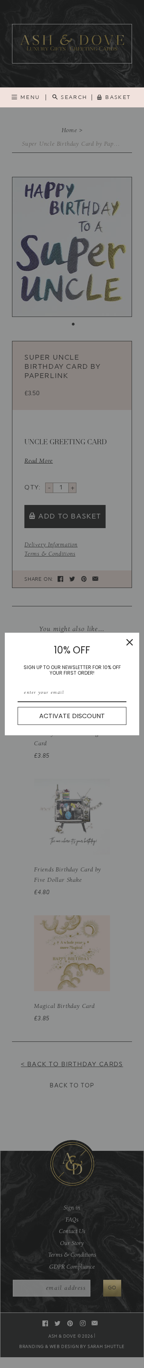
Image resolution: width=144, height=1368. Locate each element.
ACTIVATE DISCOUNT (72, 716)
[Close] (129, 642)
